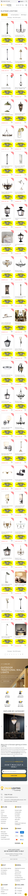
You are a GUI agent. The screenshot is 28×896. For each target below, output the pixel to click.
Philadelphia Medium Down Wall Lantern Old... (20, 376)
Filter (5, 14)
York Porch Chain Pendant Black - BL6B (6, 402)
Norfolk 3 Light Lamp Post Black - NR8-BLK (20, 611)
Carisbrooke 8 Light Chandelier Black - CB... (20, 36)
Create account (4, 890)
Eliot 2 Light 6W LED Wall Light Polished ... (7, 481)
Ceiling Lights (18, 812)
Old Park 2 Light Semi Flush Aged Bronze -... (6, 271)
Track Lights (18, 818)
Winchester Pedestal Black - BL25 (6, 219)
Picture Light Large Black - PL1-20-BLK (20, 638)
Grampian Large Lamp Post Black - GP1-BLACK (7, 62)
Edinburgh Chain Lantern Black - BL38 (7, 350)
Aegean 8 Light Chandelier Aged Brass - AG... (20, 324)
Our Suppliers (4, 870)
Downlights (17, 814)
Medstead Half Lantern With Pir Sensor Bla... (20, 114)
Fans (2, 814)
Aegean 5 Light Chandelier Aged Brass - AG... (20, 559)
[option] (14, 727)
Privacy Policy (18, 876)
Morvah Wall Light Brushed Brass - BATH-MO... (20, 140)
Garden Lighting (4, 835)
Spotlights (17, 816)
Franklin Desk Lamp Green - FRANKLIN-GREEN (7, 114)
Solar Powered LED (5, 839)
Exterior (3, 812)
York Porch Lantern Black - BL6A (20, 219)
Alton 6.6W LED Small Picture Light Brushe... (6, 324)
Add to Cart (11, 44)
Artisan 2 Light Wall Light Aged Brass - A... (7, 533)
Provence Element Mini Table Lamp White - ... (20, 193)
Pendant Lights (18, 810)
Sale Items (3, 823)
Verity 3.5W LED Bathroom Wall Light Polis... (19, 350)
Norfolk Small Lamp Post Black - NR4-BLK (7, 167)
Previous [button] (2, 727)
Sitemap (17, 870)
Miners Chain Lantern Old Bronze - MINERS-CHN (20, 88)
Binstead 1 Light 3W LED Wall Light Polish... (7, 454)
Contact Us (3, 872)
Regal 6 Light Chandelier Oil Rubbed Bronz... (7, 193)
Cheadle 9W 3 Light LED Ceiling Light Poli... (20, 533)
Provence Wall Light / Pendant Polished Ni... (6, 88)
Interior (2, 810)
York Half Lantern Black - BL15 (7, 559)
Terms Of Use (18, 872)
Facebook (19, 888)
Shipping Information (20, 868)
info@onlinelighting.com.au (11, 797)
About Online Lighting (6, 868)
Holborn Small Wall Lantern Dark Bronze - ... (7, 297)
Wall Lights (17, 819)
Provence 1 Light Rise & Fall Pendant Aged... (20, 454)
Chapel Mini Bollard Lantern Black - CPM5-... (7, 36)
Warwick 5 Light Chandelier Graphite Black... (19, 428)
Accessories (4, 819)
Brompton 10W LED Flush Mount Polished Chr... (7, 376)
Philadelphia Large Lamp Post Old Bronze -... (20, 297)
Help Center (13, 859)
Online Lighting (6, 5)
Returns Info (18, 874)
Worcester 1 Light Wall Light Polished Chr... (20, 167)
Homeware (3, 821)
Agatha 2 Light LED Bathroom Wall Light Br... (7, 611)
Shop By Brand (4, 818)
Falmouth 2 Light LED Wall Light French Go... (7, 507)
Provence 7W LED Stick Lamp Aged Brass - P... (20, 62)
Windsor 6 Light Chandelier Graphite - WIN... (20, 402)
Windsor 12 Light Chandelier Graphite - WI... (20, 271)
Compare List (4, 894)
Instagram (19, 891)
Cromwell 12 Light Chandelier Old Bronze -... (7, 140)
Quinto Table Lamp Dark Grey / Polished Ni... (7, 585)
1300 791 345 (6, 1)
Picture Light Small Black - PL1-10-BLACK (20, 481)
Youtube (19, 893)
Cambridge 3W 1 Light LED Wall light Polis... (20, 507)
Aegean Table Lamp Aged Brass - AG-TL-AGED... (20, 585)
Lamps (16, 821)
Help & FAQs (4, 874)
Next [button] (26, 727)
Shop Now (6, 681)
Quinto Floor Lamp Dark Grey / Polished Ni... (7, 638)
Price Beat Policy (19, 878)
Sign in (2, 888)
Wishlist (3, 892)
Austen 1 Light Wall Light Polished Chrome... (7, 428)
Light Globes (4, 816)
